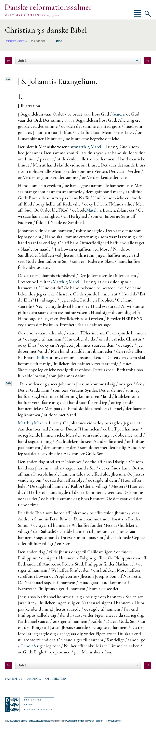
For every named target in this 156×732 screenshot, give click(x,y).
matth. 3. (83, 146)
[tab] (14, 678)
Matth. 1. (94, 210)
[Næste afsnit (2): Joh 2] (147, 60)
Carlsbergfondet (75, 720)
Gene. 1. (118, 114)
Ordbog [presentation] (34, 678)
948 (8, 383)
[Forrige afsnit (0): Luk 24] (8, 60)
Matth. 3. (61, 281)
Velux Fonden (95, 720)
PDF (59, 41)
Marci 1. (97, 146)
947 (8, 78)
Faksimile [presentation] (14, 678)
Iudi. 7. (43, 357)
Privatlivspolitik (114, 720)
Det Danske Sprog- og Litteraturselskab (28, 720)
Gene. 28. (29, 646)
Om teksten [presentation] (56, 678)
